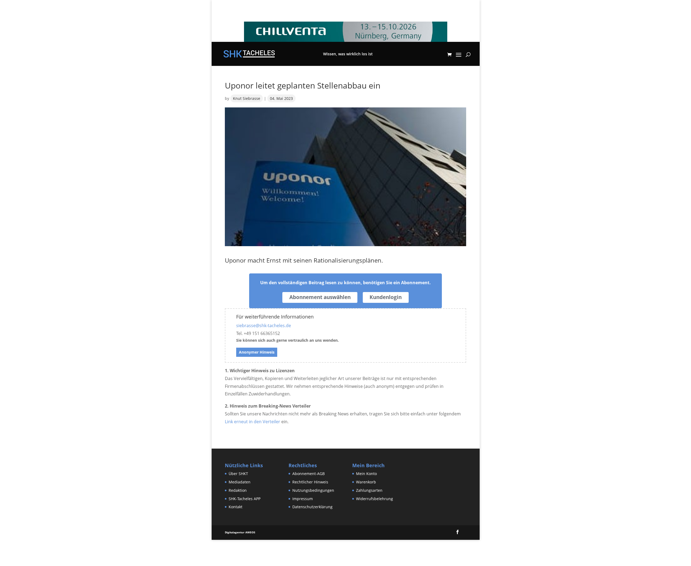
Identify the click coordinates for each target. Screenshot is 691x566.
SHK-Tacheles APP (244, 498)
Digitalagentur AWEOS (240, 532)
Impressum (302, 498)
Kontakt (235, 506)
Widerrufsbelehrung (374, 498)
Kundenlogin (386, 297)
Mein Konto (366, 473)
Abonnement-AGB (308, 473)
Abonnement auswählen (320, 297)
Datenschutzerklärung (312, 506)
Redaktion (238, 490)
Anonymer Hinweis (257, 352)
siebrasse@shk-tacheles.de (263, 325)
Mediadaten (239, 481)
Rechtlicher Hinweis (310, 481)
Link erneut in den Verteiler (252, 422)
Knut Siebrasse (246, 98)
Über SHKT (238, 473)
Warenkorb (366, 481)
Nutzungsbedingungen (313, 490)
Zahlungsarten (369, 490)
